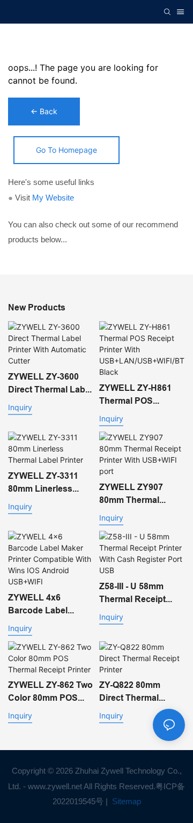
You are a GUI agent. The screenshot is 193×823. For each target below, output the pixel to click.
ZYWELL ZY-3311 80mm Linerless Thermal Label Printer (43, 483)
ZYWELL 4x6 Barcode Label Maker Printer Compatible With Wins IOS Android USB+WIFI (44, 604)
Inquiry (20, 407)
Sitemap (125, 801)
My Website (53, 197)
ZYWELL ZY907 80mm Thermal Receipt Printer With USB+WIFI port (139, 494)
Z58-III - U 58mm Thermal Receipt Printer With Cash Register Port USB (136, 593)
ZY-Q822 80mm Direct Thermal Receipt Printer (129, 692)
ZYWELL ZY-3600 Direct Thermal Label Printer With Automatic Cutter (50, 384)
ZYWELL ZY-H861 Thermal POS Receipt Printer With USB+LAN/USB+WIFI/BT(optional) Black (141, 395)
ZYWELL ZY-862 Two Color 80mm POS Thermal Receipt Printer (50, 692)
